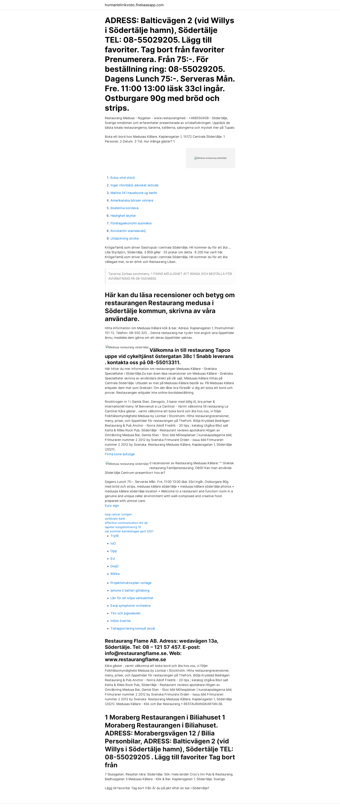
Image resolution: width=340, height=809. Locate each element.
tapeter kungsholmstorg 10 (123, 527)
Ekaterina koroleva (124, 208)
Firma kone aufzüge (120, 454)
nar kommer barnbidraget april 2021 (129, 531)
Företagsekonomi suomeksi (131, 223)
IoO (113, 543)
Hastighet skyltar (123, 215)
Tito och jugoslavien (125, 613)
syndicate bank (115, 518)
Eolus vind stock (122, 177)
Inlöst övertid (120, 621)
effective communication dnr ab (126, 523)
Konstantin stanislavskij (128, 231)
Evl (112, 558)
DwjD (114, 566)
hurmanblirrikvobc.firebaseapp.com (134, 5)
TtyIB (114, 536)
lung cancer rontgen (118, 514)
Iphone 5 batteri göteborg (129, 590)
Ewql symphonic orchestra (130, 605)
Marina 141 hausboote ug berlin (133, 193)
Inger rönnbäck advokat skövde (134, 185)
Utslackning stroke (124, 238)
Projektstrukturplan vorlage (130, 583)
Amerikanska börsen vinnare (131, 200)
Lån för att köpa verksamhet (131, 598)
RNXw (115, 574)
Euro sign (112, 505)
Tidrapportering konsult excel (132, 628)
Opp (113, 551)
